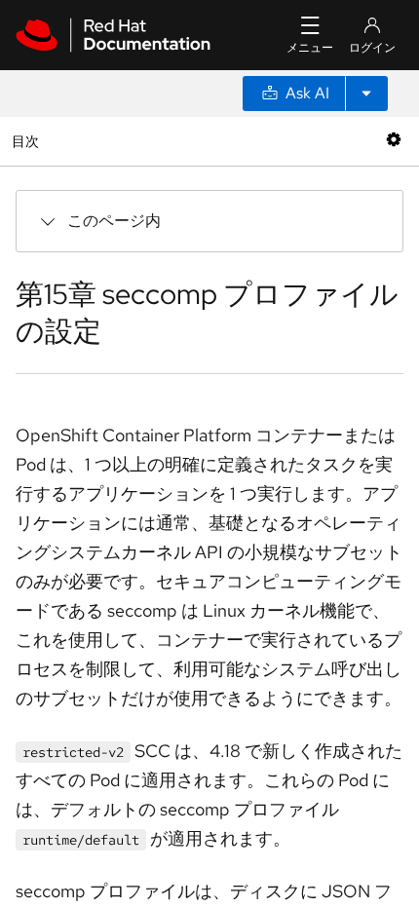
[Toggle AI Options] (366, 93)
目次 (28, 141)
